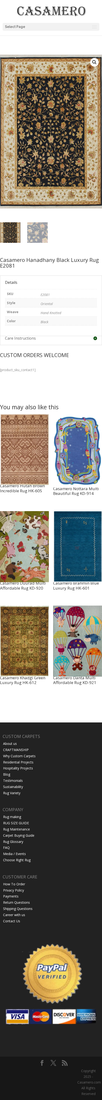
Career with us (14, 915)
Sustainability (13, 786)
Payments (11, 896)
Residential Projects (18, 762)
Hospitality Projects (18, 768)
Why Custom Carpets (19, 756)
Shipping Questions (17, 908)
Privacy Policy (13, 890)
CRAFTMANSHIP (16, 749)
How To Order (14, 884)
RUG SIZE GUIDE (16, 823)
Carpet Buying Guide (18, 835)
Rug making (12, 817)
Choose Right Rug (17, 860)
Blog (6, 774)
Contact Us (11, 921)
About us (10, 743)
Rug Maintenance (16, 829)
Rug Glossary (13, 841)
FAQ (6, 847)
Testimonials (13, 780)
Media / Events (14, 853)
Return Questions (16, 902)
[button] (94, 62)
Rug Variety (11, 793)
